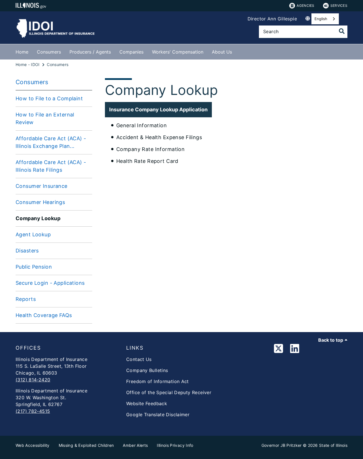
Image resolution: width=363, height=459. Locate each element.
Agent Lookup (33, 234)
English (321, 18)
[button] (158, 109)
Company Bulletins (147, 370)
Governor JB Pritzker (281, 445)
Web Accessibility (33, 445)
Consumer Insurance (41, 186)
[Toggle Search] (342, 31)
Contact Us (139, 359)
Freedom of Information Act (157, 381)
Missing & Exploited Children (86, 445)
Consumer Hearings (40, 202)
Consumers (49, 52)
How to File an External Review (45, 118)
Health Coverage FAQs (44, 315)
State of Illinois (333, 445)
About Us (222, 52)
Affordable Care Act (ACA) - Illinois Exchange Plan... (51, 142)
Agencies (305, 5)
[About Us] (236, 51)
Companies (131, 52)
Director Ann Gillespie (272, 19)
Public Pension (34, 267)
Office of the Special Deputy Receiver (168, 392)
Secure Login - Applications (50, 283)
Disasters (27, 251)
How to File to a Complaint (49, 98)
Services (338, 5)
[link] (278, 349)
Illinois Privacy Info (175, 445)
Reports (26, 299)
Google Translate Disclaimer (157, 414)
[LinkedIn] (294, 349)
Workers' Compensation (177, 52)
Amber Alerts (135, 445)
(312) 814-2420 (33, 379)
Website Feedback (146, 403)
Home (22, 52)
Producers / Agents (90, 52)
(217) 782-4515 (33, 411)
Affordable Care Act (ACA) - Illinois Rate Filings (51, 166)
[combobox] (325, 18)
